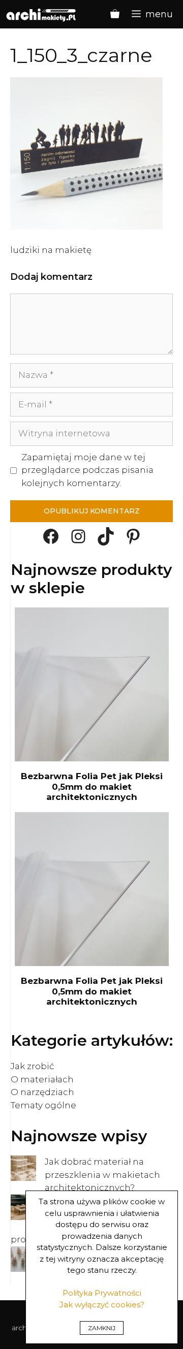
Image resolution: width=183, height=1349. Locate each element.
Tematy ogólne (43, 1105)
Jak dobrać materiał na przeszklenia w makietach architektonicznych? (102, 1175)
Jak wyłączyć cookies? (101, 1304)
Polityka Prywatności (102, 1293)
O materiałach (42, 1079)
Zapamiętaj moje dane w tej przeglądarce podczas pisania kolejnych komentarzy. (87, 470)
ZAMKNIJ (101, 1328)
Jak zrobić (32, 1066)
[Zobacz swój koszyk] (115, 14)
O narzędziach (42, 1092)
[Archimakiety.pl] (42, 14)
